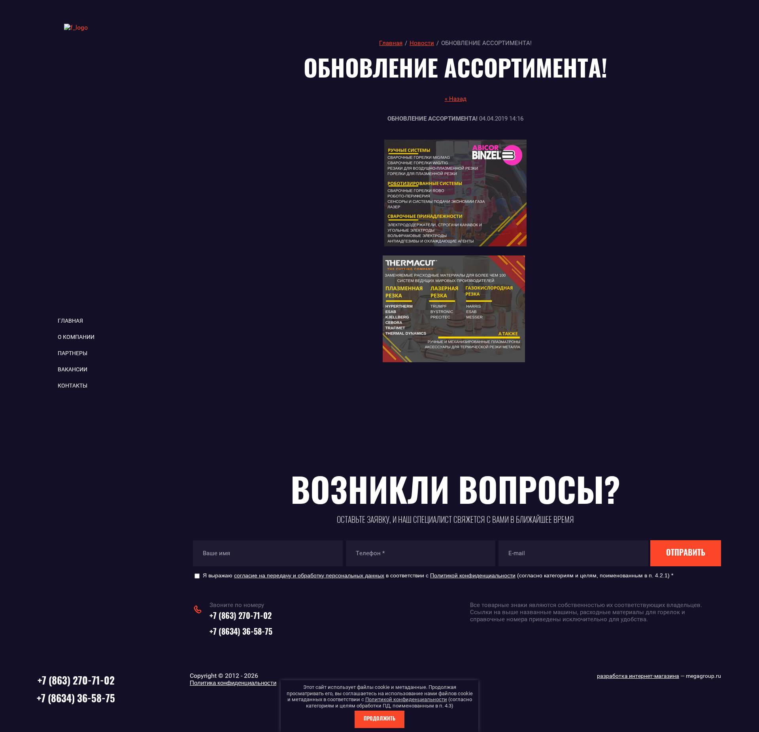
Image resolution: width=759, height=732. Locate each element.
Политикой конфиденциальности (472, 575)
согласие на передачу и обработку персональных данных (309, 575)
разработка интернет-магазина (638, 676)
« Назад (455, 98)
